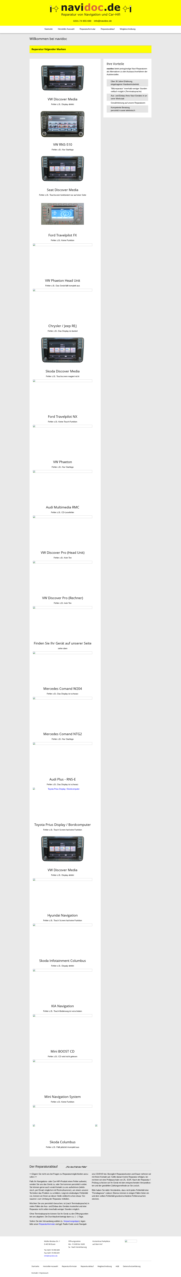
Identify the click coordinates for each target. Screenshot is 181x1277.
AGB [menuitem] (117, 1266)
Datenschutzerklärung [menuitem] (131, 1266)
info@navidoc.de (50, 1256)
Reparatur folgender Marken (49, 49)
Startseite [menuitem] (48, 29)
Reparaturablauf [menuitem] (107, 29)
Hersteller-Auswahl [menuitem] (66, 29)
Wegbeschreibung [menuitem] (127, 29)
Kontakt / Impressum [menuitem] (40, 1273)
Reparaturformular (47, 1224)
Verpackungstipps (71, 1221)
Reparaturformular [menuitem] (87, 29)
